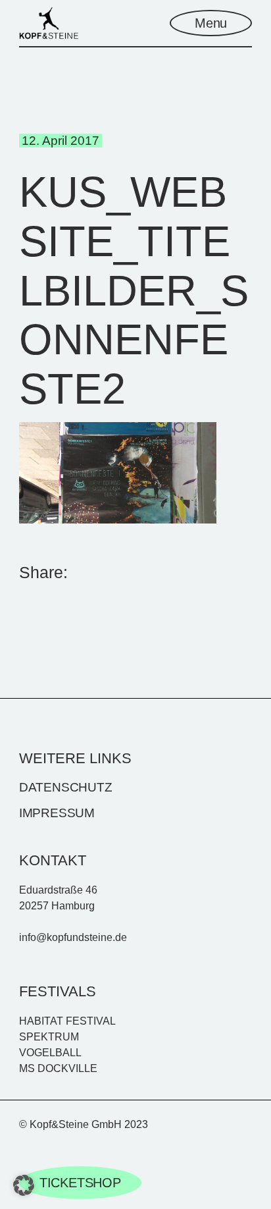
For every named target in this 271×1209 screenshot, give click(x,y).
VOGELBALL (50, 1052)
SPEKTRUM (49, 1036)
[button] (23, 1185)
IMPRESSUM (57, 813)
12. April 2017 (60, 141)
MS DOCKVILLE (58, 1068)
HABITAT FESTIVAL (67, 1021)
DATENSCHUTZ (65, 787)
